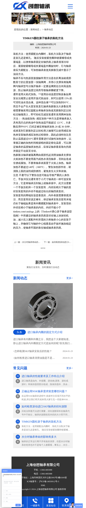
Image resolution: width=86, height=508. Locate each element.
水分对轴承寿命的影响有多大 (35, 242)
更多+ (69, 278)
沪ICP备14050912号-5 (49, 481)
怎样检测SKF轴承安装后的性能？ (33, 351)
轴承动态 (48, 29)
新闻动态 (34, 29)
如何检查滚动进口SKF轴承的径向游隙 (69, 242)
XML (43, 485)
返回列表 (43, 248)
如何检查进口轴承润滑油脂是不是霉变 (34, 357)
